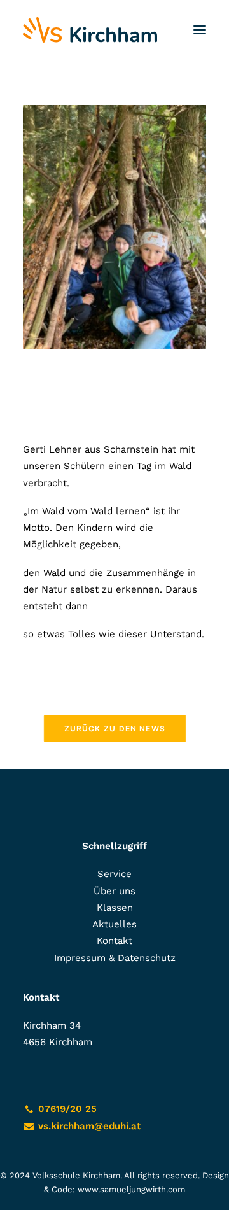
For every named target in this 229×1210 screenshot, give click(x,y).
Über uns (114, 891)
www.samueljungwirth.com (131, 1189)
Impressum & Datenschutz (115, 958)
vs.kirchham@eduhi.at (89, 1126)
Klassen (115, 907)
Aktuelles (114, 924)
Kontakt (114, 940)
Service (114, 874)
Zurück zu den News (114, 728)
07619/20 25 (67, 1109)
